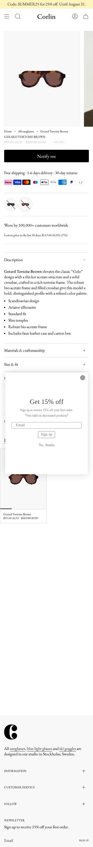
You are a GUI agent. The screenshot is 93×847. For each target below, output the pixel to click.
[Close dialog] (82, 377)
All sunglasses (26, 131)
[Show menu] (7, 16)
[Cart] (85, 16)
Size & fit (11, 364)
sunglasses (17, 748)
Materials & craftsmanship (24, 350)
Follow (10, 804)
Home (8, 131)
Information (15, 771)
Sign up (46, 434)
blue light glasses (39, 748)
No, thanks (47, 445)
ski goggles (67, 748)
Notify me (46, 156)
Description (13, 259)
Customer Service (19, 787)
